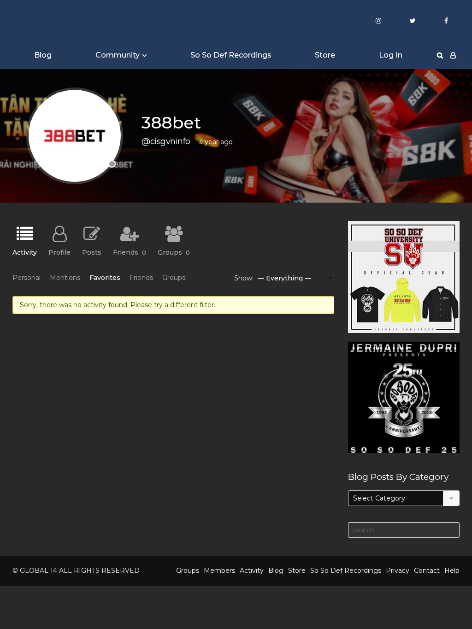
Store (325, 55)
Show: (244, 278)
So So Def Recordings (230, 55)
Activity (24, 252)
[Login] (453, 55)
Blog (43, 55)
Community (117, 55)
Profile (59, 252)
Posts (91, 252)
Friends (129, 252)
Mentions (65, 277)
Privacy (397, 570)
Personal (26, 277)
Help (452, 570)
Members (219, 570)
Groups (174, 252)
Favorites (104, 277)
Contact (427, 570)
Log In (390, 55)
